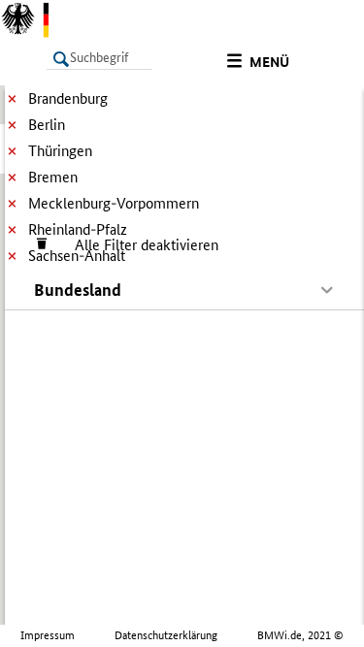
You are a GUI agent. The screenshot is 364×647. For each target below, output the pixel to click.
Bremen (53, 177)
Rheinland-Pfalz (77, 229)
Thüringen (60, 151)
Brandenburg (68, 98)
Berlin (46, 124)
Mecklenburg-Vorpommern (113, 203)
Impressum (47, 635)
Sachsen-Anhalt (76, 255)
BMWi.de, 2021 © (300, 635)
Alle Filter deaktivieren (136, 245)
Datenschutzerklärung (166, 635)
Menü (269, 62)
